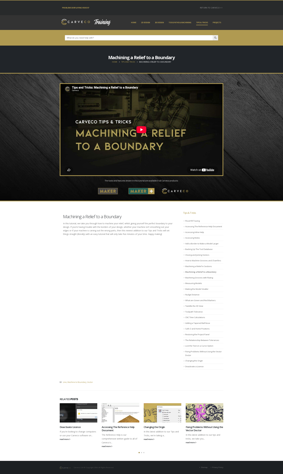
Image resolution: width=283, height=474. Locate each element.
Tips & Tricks (202, 22)
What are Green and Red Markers (200, 300)
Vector (90, 382)
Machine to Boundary (77, 382)
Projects (217, 22)
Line (65, 382)
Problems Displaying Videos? (75, 7)
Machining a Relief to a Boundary (200, 272)
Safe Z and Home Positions (197, 328)
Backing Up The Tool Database (199, 249)
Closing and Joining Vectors (197, 255)
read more (64, 439)
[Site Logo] (85, 22)
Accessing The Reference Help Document (203, 226)
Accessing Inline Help (194, 232)
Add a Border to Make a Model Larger (202, 243)
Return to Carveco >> (211, 7)
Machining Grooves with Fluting (199, 277)
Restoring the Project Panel (197, 334)
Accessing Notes (192, 237)
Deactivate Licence (70, 427)
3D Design (159, 22)
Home (133, 22)
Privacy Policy (217, 467)
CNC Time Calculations (195, 317)
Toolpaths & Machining (180, 22)
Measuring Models (193, 283)
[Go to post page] (78, 413)
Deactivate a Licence (194, 366)
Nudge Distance (192, 294)
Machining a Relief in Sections (198, 266)
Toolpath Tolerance (194, 311)
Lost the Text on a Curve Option (199, 345)
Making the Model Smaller (196, 289)
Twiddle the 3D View (194, 306)
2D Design (145, 22)
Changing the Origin (194, 360)
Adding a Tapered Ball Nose (197, 323)
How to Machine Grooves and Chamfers (203, 260)
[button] (139, 452)
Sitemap (204, 467)
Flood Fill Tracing (192, 221)
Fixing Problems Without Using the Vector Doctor (204, 428)
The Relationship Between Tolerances (202, 340)
